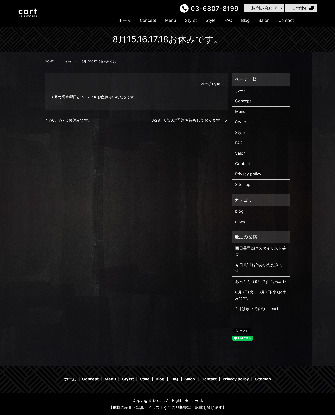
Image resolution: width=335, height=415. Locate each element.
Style (211, 20)
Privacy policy (248, 173)
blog (239, 211)
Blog (245, 20)
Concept (148, 20)
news (67, 61)
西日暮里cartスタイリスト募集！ (260, 251)
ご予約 (299, 8)
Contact (286, 20)
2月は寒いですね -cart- (257, 308)
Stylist (191, 20)
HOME (49, 61)
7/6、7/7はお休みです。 (70, 120)
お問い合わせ (264, 8)
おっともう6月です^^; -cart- (260, 281)
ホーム (124, 20)
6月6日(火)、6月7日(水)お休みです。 (260, 295)
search (306, 20)
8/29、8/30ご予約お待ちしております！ (187, 120)
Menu (170, 20)
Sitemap (242, 184)
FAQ (228, 20)
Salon (264, 20)
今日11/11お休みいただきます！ (259, 268)
